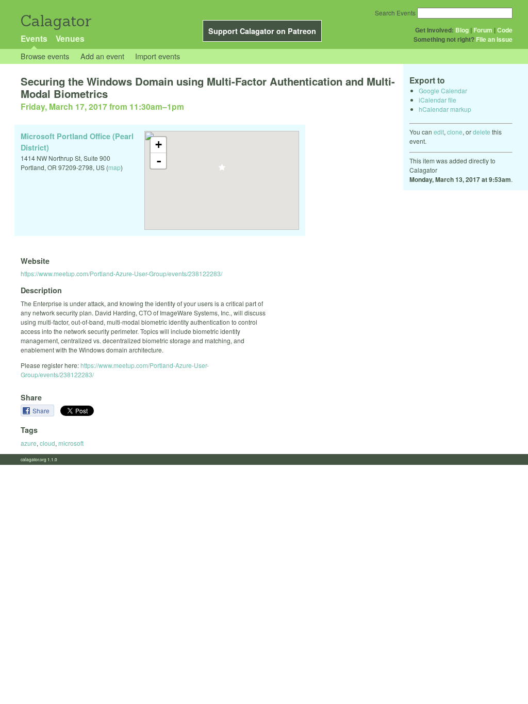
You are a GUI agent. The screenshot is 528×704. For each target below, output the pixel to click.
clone (455, 131)
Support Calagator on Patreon (262, 31)
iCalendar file (437, 99)
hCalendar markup (445, 109)
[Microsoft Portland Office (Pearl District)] (222, 170)
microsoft (71, 443)
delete (481, 131)
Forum (482, 30)
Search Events (395, 12)
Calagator (55, 21)
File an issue (494, 39)
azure (29, 443)
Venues (70, 38)
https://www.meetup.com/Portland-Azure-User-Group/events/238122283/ (121, 273)
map (114, 167)
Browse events (45, 56)
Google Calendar (443, 90)
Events (34, 38)
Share (41, 410)
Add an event (102, 56)
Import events (157, 56)
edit (439, 131)
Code (505, 30)
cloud (47, 443)
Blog (462, 30)
